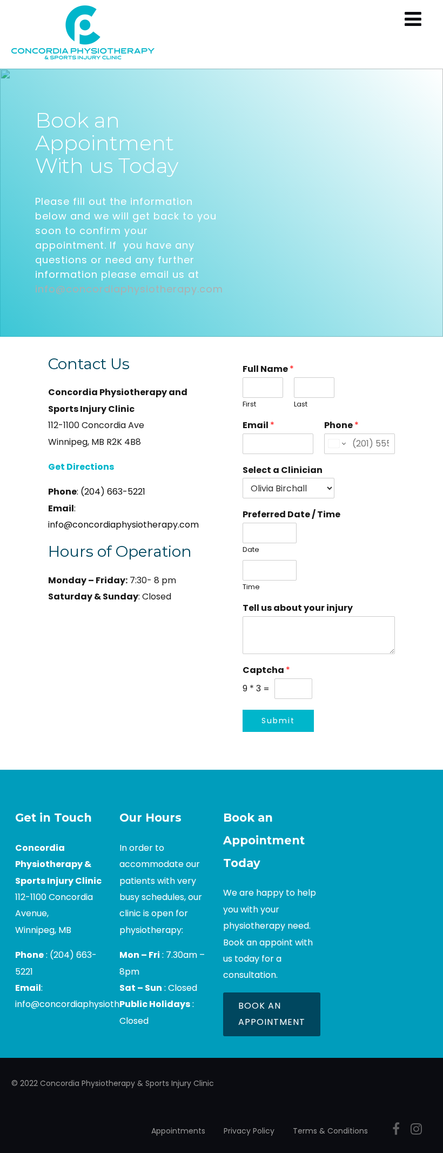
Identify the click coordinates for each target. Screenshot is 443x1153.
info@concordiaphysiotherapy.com (129, 289)
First (249, 404)
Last (300, 404)
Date (251, 550)
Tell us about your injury (298, 608)
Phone (341, 425)
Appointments (178, 1130)
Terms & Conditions (330, 1130)
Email (258, 425)
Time (251, 587)
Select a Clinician (283, 470)
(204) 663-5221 (112, 491)
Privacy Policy (249, 1130)
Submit (278, 720)
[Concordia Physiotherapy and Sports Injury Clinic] (83, 62)
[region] (221, 203)
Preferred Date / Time (291, 515)
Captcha (266, 670)
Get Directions (81, 467)
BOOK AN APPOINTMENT (271, 1013)
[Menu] (413, 19)
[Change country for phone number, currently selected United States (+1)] (336, 444)
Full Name (268, 369)
